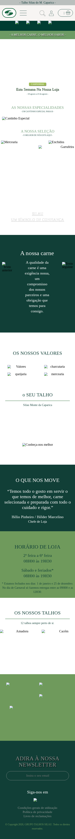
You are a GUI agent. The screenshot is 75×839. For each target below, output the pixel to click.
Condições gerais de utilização (37, 807)
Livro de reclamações (37, 816)
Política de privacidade (37, 812)
